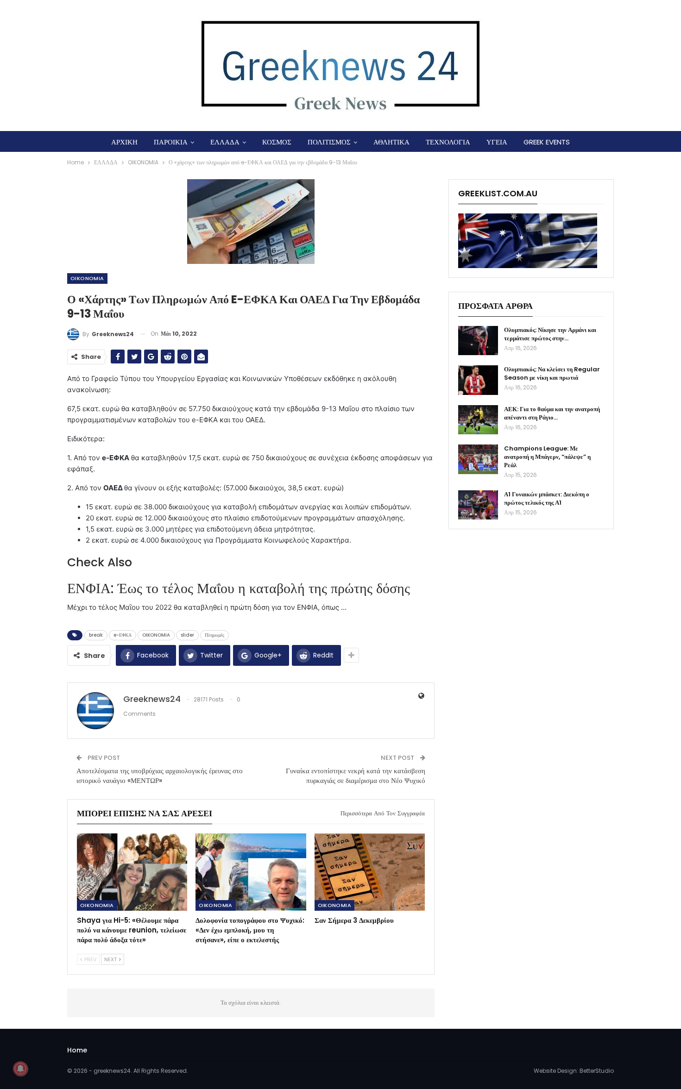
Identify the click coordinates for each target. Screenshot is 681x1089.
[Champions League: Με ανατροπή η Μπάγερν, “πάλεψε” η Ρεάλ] (478, 459)
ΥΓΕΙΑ (496, 142)
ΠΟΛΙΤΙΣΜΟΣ (329, 142)
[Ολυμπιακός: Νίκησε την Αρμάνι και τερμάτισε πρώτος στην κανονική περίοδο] (478, 341)
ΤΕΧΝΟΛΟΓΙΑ (448, 142)
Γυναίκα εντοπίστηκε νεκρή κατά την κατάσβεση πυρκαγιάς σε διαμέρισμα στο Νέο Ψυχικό (355, 775)
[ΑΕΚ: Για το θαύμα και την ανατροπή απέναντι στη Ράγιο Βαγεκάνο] (478, 420)
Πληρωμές (214, 635)
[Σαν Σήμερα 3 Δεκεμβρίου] (370, 872)
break (96, 635)
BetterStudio (597, 1071)
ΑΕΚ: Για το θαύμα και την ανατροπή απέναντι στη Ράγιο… (552, 413)
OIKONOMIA (87, 278)
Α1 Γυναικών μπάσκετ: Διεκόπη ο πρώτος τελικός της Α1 (546, 498)
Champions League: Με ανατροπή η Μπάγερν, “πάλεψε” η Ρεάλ (547, 456)
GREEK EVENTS (546, 142)
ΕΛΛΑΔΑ (225, 142)
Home (77, 1050)
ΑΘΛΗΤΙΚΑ (391, 142)
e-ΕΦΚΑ (123, 635)
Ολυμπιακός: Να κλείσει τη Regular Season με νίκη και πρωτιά (552, 373)
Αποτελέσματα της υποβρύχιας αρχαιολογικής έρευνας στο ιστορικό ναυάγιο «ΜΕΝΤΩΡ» (159, 775)
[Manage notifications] (20, 1068)
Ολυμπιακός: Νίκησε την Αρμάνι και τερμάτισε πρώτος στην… (550, 334)
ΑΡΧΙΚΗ (124, 142)
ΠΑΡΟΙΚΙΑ (171, 142)
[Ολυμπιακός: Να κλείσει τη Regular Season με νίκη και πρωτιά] (478, 380)
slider (187, 635)
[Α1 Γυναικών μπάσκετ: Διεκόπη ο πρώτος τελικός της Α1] (478, 505)
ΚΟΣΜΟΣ (276, 142)
